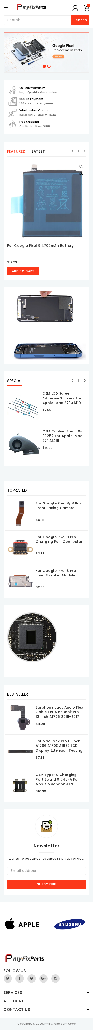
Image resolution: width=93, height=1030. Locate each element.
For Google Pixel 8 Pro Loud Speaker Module (56, 573)
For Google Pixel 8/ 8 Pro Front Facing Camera (58, 505)
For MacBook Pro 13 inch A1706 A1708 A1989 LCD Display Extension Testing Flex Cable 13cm (59, 748)
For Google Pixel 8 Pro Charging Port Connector (59, 539)
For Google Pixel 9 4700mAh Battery (40, 245)
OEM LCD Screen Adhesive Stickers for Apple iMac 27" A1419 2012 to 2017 (62, 400)
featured (16, 151)
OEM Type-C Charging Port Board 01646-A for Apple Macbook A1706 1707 (57, 781)
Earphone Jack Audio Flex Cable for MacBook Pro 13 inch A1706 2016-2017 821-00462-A (59, 714)
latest (38, 151)
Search (80, 19)
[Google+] (43, 978)
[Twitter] (8, 978)
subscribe (46, 884)
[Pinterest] (31, 978)
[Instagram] (55, 978)
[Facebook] (20, 978)
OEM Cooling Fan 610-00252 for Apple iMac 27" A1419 (62, 436)
